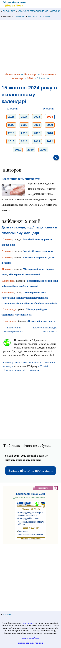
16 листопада (9, 309)
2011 (18, 149)
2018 (24, 133)
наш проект (28, 623)
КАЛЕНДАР (7, 16)
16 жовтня (7, 239)
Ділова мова (12, 74)
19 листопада (9, 321)
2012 (50, 141)
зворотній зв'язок (30, 638)
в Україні (43, 366)
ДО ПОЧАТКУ (8, 11)
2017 (37, 133)
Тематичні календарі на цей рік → (21, 370)
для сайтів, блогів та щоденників (30, 497)
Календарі (30, 74)
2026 (11, 116)
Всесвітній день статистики (38, 251)
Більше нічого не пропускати (30, 470)
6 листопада (8, 292)
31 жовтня (7, 269)
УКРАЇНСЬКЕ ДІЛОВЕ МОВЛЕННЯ (32, 11)
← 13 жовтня (11, 108)
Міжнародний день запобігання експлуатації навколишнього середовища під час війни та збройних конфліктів (29, 297)
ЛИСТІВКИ (32, 16)
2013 (37, 141)
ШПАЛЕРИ (45, 16)
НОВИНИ (55, 11)
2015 (11, 141)
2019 (11, 133)
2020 (50, 124)
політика (7, 614)
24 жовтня (7, 257)
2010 (30, 149)
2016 (50, 133)
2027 (24, 116)
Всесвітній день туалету (41, 321)
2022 (24, 124)
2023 (11, 124)
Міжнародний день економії (24, 274)
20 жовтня (7, 251)
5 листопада (8, 280)
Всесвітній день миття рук (21, 178)
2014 (24, 141)
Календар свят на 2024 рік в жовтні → (23, 362)
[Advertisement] (30, 46)
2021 (37, 124)
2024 (30, 78)
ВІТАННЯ (20, 16)
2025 (37, 116)
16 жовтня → (50, 108)
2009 (43, 149)
